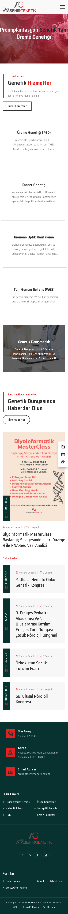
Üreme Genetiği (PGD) (34, 132)
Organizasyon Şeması (18, 802)
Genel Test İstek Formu (50, 881)
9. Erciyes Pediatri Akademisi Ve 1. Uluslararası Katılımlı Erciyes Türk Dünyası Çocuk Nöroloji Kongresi (36, 624)
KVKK (9, 815)
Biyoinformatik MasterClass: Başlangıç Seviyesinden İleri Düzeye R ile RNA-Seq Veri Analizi (34, 540)
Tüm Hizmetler (17, 106)
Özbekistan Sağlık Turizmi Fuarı (31, 666)
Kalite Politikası (14, 808)
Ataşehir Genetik (33, 902)
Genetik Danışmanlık (34, 342)
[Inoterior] (19, 7)
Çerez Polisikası (46, 815)
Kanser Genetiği (34, 185)
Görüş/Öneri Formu (16, 887)
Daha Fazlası (10, 558)
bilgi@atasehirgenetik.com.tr (34, 774)
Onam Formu (13, 881)
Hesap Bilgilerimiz (47, 808)
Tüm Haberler (16, 419)
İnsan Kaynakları (46, 802)
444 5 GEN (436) (27, 736)
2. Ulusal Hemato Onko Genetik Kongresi (35, 582)
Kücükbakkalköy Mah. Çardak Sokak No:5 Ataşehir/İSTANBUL (38, 754)
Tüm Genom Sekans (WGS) (34, 289)
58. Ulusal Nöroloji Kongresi (32, 699)
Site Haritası (49, 907)
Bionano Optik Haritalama (34, 237)
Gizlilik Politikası (30, 907)
